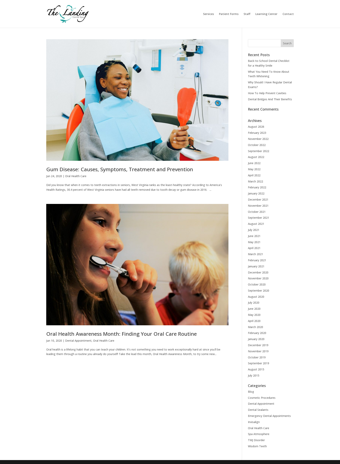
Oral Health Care (75, 176)
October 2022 (257, 145)
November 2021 (258, 205)
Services (208, 14)
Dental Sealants (258, 410)
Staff (247, 14)
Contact (288, 14)
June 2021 (254, 236)
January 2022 (256, 193)
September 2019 (258, 363)
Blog (251, 391)
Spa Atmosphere (258, 434)
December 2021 (258, 199)
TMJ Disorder (256, 440)
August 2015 (256, 369)
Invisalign (254, 422)
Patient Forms (228, 14)
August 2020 (256, 296)
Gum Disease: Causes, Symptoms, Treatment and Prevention (119, 169)
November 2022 (258, 139)
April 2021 (254, 248)
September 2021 (258, 217)
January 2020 (256, 339)
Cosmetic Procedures (261, 398)
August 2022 (256, 157)
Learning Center (266, 14)
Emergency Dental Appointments (269, 416)
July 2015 (253, 375)
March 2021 (255, 254)
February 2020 (257, 333)
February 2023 (257, 133)
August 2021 (256, 224)
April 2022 (254, 175)
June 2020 (254, 309)
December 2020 (258, 272)
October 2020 (257, 284)
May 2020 (254, 315)
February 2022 (257, 187)
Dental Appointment (78, 340)
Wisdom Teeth (257, 446)
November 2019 (258, 351)
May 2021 (254, 242)
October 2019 (257, 357)
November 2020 (258, 278)
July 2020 (253, 302)
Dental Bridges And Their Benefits (270, 99)
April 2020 (254, 321)
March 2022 (255, 181)
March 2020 (255, 327)
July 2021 (253, 230)
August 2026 (256, 126)
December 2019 (258, 345)
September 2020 (258, 290)
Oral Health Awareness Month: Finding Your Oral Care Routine (121, 333)
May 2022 (254, 169)
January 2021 (256, 266)
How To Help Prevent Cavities (267, 93)
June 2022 (254, 163)
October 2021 (257, 212)
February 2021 (257, 260)
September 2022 (258, 151)
